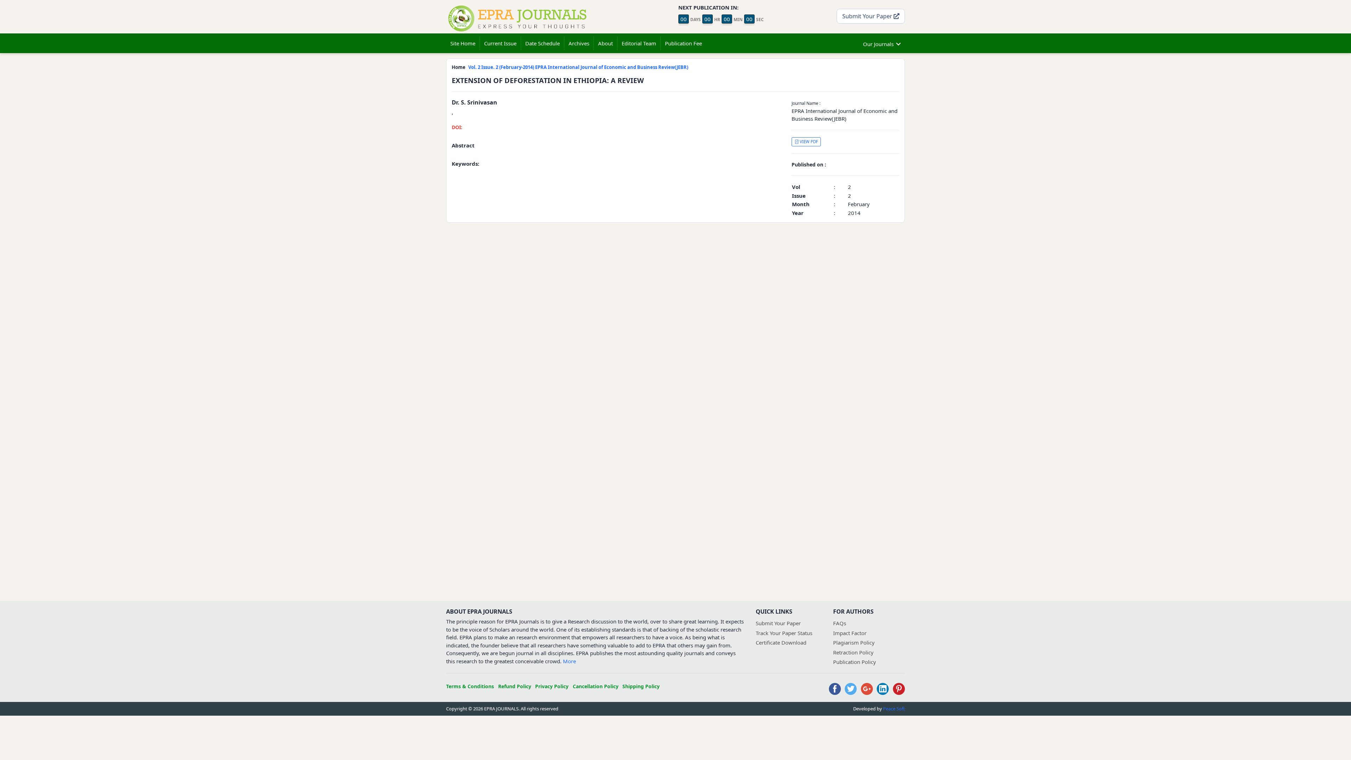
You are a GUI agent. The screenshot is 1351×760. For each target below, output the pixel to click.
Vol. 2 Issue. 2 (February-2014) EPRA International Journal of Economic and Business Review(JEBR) (578, 67)
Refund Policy (514, 686)
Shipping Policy (641, 686)
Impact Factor (850, 632)
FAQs (839, 623)
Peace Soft (894, 708)
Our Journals (878, 44)
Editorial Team (639, 43)
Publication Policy (854, 661)
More (569, 661)
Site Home (462, 43)
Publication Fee (683, 43)
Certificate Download (781, 642)
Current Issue (500, 43)
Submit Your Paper (868, 16)
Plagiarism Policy (854, 642)
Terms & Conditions (470, 686)
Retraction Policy (853, 652)
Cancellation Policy (596, 686)
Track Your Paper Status (784, 632)
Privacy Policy (552, 686)
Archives (579, 43)
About (605, 43)
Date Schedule (542, 43)
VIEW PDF (808, 141)
